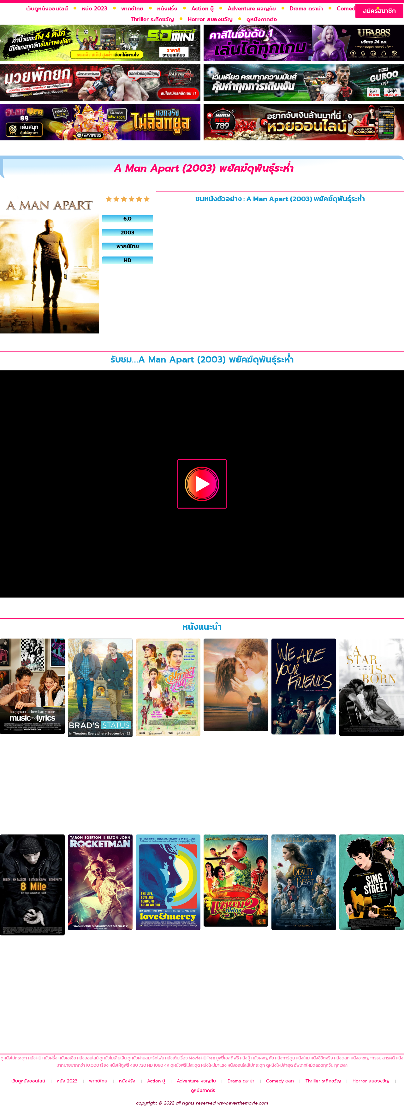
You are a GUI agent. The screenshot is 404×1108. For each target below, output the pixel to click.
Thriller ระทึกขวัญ (152, 19)
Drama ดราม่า (306, 8)
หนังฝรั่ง (167, 8)
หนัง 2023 (94, 8)
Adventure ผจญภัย (252, 8)
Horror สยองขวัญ (210, 19)
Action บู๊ (202, 8)
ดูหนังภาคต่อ (262, 19)
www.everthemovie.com (242, 1103)
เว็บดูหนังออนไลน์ (47, 8)
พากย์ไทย (132, 8)
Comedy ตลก (354, 8)
